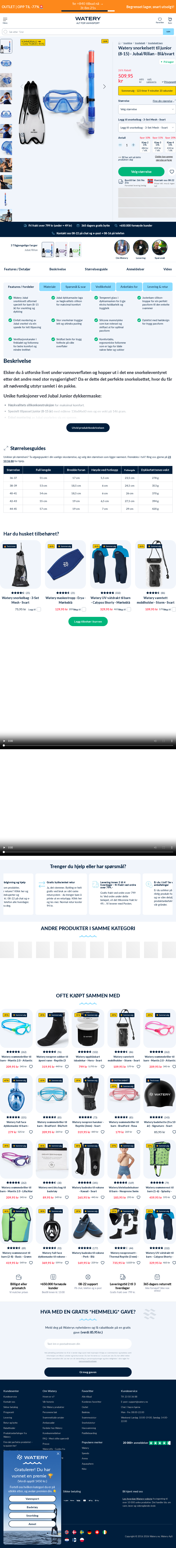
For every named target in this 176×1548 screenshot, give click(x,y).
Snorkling (127, 42)
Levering (7, 1417)
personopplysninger (88, 1361)
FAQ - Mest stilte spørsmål (56, 1438)
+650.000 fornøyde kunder (53, 1286)
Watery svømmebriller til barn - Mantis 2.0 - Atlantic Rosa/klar (160, 1060)
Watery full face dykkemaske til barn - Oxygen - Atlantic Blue (16, 1125)
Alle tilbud (87, 1396)
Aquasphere (88, 1463)
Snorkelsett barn (155, 42)
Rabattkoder (9, 1428)
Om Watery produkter (53, 1407)
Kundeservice (10, 1396)
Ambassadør (49, 1422)
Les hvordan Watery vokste (137, 1498)
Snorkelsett (140, 42)
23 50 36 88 (131, 1396)
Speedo (85, 1453)
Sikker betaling (10, 1407)
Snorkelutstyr (88, 1422)
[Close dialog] (58, 1453)
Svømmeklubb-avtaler (53, 1417)
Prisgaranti (8, 1412)
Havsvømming (89, 1428)
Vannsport (32, 1498)
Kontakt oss (9, 1401)
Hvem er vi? (48, 1396)
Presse (46, 1443)
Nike (84, 1468)
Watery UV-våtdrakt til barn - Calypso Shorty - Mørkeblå (160, 1256)
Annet (32, 1524)
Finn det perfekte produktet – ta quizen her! (18, 1443)
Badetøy (86, 1412)
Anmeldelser (135, 269)
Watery (85, 1447)
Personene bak (50, 1412)
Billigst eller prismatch (18, 1286)
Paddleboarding (89, 1433)
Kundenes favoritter (91, 1401)
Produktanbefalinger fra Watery (15, 1434)
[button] (22, 87)
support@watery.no (138, 1401)
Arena (85, 1458)
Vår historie (48, 1401)
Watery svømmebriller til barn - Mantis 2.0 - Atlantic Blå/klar (16, 1060)
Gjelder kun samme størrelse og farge (164, 158)
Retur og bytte (10, 1422)
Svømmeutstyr (89, 1417)
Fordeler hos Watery (52, 1428)
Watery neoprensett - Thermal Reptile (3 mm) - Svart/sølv (124, 1256)
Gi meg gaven (87, 1372)
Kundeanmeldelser (52, 1433)
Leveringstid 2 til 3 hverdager (123, 1286)
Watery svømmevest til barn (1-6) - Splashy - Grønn (160, 1191)
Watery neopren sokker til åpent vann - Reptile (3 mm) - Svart (52, 1060)
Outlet (85, 1407)
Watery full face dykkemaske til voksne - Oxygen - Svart (52, 1256)
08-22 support (88, 1284)
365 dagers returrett (157, 1284)
